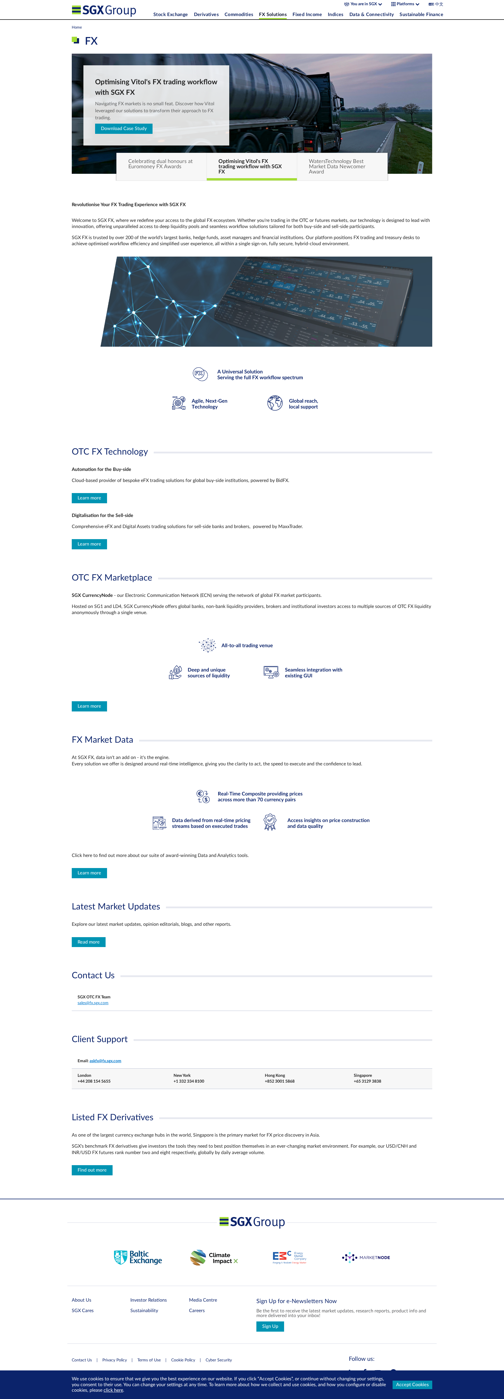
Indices (336, 14)
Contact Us (82, 1360)
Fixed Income (307, 14)
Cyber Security (219, 1360)
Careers (197, 1310)
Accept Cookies (412, 1384)
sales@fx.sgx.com (93, 1003)
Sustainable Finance (421, 14)
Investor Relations (148, 1300)
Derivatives (206, 14)
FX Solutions (273, 14)
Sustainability (144, 1310)
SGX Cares (83, 1310)
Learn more (89, 498)
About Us (81, 1300)
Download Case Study (124, 128)
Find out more (92, 1170)
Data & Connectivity (371, 14)
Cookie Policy (183, 1360)
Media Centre (203, 1300)
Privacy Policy (114, 1360)
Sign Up (270, 1326)
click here (113, 1390)
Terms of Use (149, 1360)
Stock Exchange (170, 14)
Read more (89, 942)
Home (77, 27)
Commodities (239, 14)
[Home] (111, 9)
